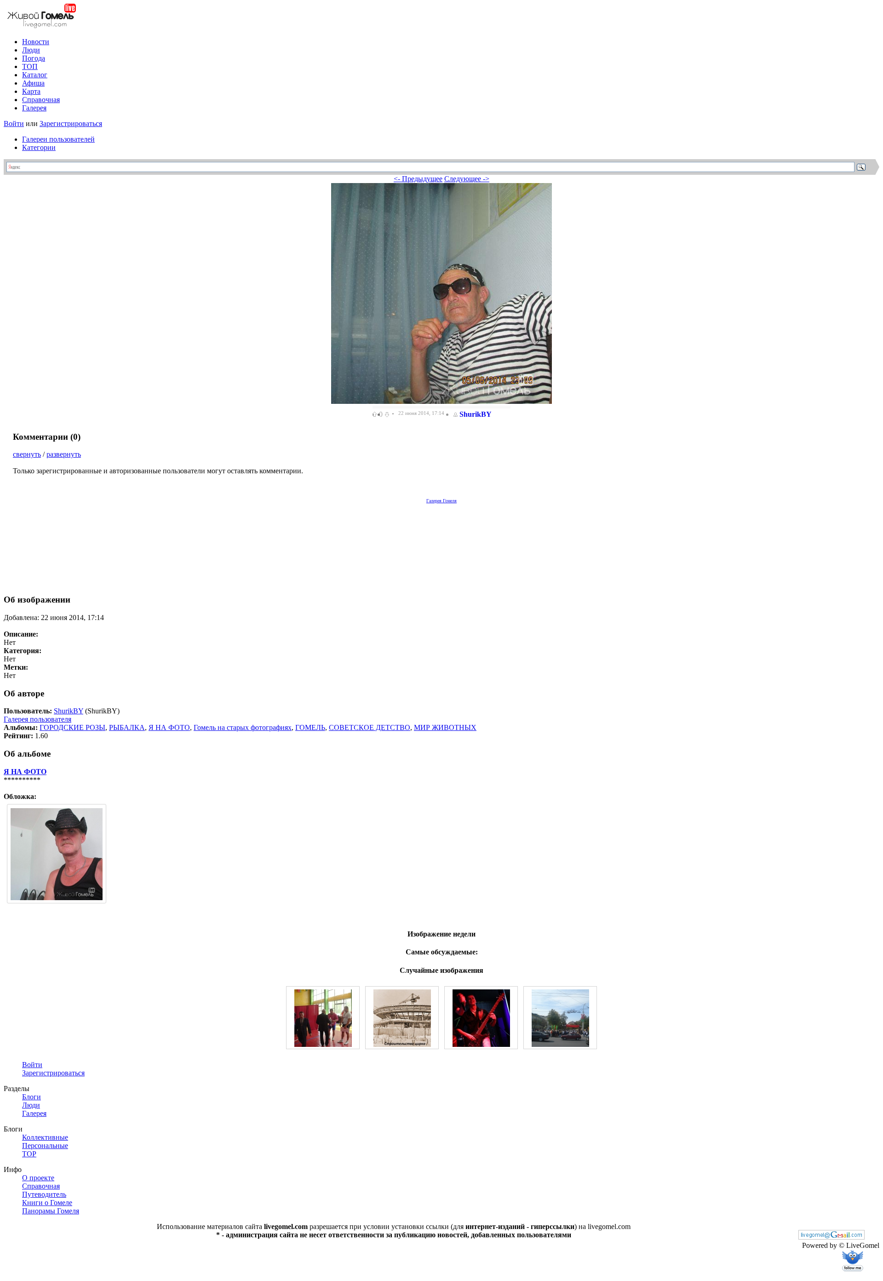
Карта (31, 91)
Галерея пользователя (37, 719)
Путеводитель (44, 1194)
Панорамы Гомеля (50, 1211)
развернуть (63, 454)
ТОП (30, 66)
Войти (14, 123)
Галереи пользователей (58, 139)
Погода (33, 58)
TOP (29, 1154)
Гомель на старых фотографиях (243, 727)
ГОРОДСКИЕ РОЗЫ (72, 727)
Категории (39, 147)
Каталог (34, 75)
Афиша (33, 83)
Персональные (45, 1145)
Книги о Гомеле (47, 1202)
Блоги (31, 1097)
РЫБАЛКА (127, 727)
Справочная (41, 99)
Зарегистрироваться (71, 123)
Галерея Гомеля (441, 500)
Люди (31, 50)
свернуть (27, 454)
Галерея (34, 108)
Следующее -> (466, 179)
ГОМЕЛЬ (310, 727)
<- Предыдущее (418, 179)
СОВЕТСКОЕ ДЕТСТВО (369, 727)
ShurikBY (475, 414)
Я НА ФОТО (169, 727)
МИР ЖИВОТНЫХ (445, 727)
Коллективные (45, 1137)
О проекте (38, 1178)
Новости (35, 42)
